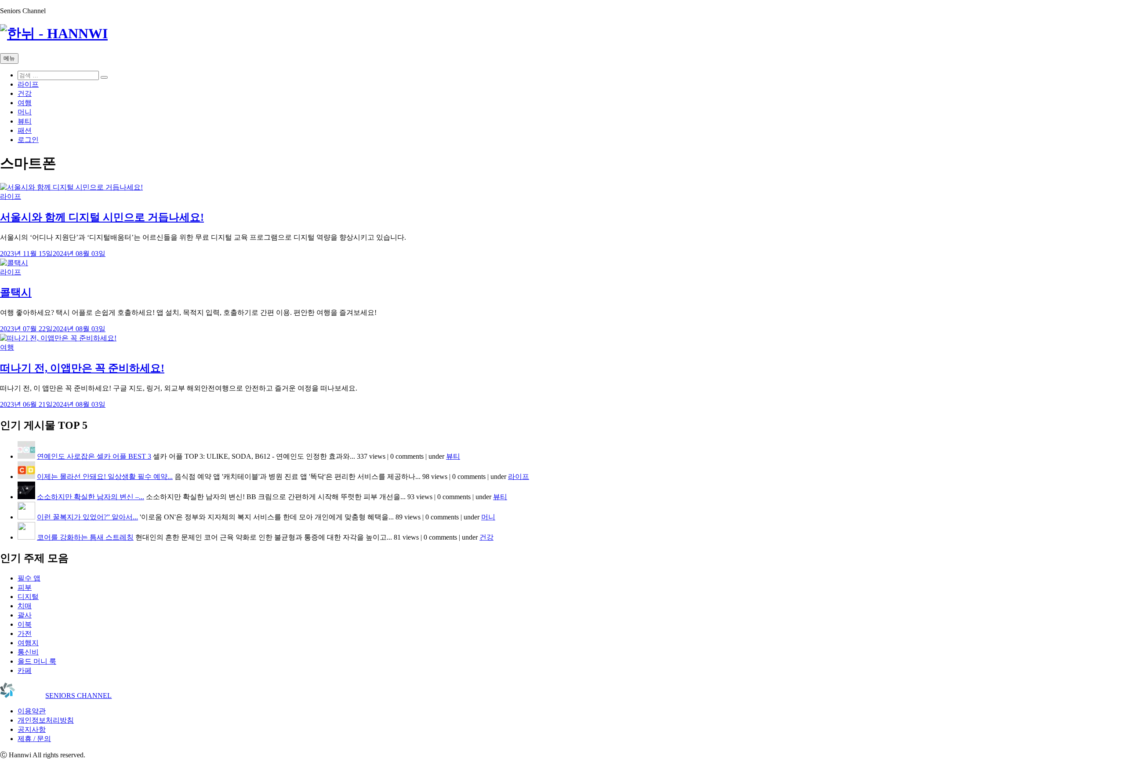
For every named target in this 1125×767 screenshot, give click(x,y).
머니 (25, 112)
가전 (25, 633)
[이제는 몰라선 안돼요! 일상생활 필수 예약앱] (26, 476)
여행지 (28, 642)
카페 (25, 670)
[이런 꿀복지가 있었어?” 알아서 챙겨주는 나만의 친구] (26, 517)
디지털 (28, 596)
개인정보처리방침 (46, 720)
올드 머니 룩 (37, 661)
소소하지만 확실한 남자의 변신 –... (90, 496)
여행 (25, 102)
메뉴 (9, 58)
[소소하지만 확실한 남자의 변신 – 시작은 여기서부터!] (26, 496)
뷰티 (25, 121)
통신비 (28, 652)
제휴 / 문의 (34, 738)
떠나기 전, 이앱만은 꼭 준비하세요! (82, 368)
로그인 (28, 139)
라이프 (28, 84)
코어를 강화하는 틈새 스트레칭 (85, 537)
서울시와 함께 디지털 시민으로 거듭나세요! (102, 217)
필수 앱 (29, 578)
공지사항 (32, 729)
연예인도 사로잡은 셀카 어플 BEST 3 (94, 456)
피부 (25, 587)
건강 (25, 93)
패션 (25, 130)
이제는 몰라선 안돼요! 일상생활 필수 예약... (105, 476)
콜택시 (16, 292)
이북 (25, 624)
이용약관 (32, 711)
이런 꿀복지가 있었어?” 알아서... (87, 517)
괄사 (25, 615)
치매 (25, 606)
